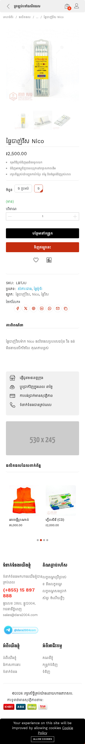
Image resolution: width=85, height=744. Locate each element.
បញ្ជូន (42, 395)
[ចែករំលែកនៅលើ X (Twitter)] (26, 308)
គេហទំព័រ (8, 17)
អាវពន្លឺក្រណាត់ (19, 520)
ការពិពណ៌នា (14, 325)
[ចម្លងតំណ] (65, 308)
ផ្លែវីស (45, 294)
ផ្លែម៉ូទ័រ (38, 289)
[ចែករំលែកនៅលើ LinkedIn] (42, 308)
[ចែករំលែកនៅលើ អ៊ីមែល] (58, 308)
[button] (38, 540)
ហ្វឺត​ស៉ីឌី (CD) (55, 520)
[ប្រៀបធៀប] (49, 260)
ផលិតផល (25, 17)
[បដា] (42, 438)
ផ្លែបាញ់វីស (23, 294)
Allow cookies (42, 739)
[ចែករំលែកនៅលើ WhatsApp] (50, 308)
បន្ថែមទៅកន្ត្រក (42, 233)
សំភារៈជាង (25, 289)
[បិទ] (75, 335)
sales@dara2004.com (20, 615)
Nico (35, 294)
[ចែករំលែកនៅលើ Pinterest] (34, 308)
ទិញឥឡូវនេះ (42, 247)
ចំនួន (9, 190)
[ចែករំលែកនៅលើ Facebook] (18, 308)
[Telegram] (21, 630)
